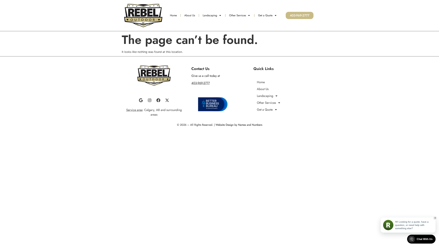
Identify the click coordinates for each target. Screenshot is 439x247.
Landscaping (210, 15)
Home (173, 15)
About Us (189, 15)
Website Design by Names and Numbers (239, 125)
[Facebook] (158, 100)
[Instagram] (150, 100)
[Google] (141, 100)
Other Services (237, 15)
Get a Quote (265, 15)
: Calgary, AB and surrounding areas (154, 112)
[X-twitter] (167, 100)
